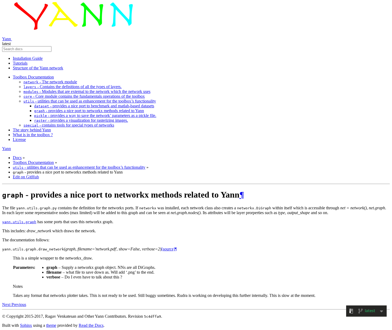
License (19, 139)
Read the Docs (91, 325)
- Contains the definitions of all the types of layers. (72, 86)
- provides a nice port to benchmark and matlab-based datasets (94, 106)
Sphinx (26, 325)
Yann (7, 39)
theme (51, 325)
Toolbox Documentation (33, 77)
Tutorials (20, 63)
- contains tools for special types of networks (68, 125)
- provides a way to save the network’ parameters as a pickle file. (95, 115)
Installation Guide (28, 58)
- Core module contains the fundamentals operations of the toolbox (84, 96)
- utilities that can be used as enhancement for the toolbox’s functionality (89, 101)
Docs (17, 157)
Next (6, 304)
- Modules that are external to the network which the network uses (86, 91)
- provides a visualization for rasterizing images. (81, 120)
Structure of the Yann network (38, 68)
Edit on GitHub (26, 177)
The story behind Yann (32, 130)
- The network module (50, 82)
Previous (18, 304)
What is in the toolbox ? (33, 134)
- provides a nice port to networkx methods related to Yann (89, 110)
